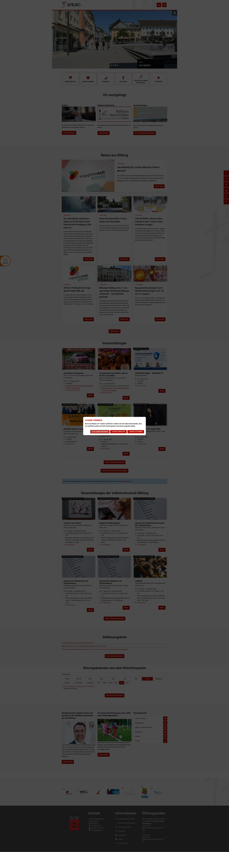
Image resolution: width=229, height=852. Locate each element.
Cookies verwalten (118, 431)
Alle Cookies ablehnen (100, 431)
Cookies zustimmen (135, 431)
